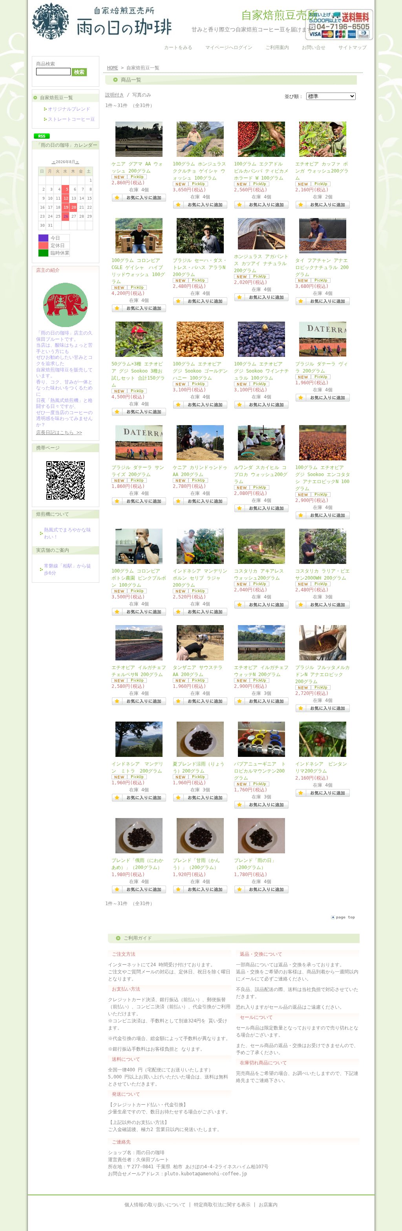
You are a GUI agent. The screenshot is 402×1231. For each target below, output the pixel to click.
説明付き (114, 95)
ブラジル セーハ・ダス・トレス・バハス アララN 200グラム (200, 267)
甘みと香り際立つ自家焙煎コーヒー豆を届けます (243, 29)
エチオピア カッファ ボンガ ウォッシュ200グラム (322, 171)
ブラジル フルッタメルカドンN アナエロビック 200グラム (322, 674)
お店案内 (268, 1204)
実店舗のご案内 (52, 550)
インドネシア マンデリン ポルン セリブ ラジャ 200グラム (200, 578)
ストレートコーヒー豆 (71, 119)
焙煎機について (52, 514)
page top (345, 917)
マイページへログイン (228, 47)
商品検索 (45, 64)
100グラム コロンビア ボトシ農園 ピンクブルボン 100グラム (138, 578)
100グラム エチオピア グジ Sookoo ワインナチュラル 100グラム (261, 371)
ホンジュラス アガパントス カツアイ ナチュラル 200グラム (261, 263)
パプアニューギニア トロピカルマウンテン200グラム (260, 771)
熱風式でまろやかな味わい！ (67, 533)
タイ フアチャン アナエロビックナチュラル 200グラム (322, 267)
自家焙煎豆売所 (246, 15)
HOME (112, 68)
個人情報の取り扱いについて (155, 1204)
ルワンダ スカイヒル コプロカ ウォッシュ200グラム (260, 474)
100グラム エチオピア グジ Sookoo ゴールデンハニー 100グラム (200, 371)
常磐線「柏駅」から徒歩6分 (67, 569)
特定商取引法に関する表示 (222, 1204)
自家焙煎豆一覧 (56, 97)
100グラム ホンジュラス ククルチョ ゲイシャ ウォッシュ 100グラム (199, 171)
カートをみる (178, 47)
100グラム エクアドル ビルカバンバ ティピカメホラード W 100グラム (261, 171)
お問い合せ (313, 47)
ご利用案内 (277, 47)
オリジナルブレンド (69, 109)
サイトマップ (352, 47)
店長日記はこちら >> (59, 432)
